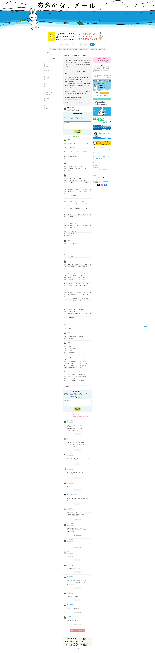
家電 (44, 100)
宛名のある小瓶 (102, 49)
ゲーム (45, 106)
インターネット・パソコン (48, 92)
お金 (44, 73)
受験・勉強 (46, 66)
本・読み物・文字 (47, 94)
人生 (44, 71)
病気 (44, 85)
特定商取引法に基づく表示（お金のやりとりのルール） (102, 172)
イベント (45, 78)
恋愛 (44, 59)
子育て (45, 107)
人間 (44, 63)
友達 (44, 64)
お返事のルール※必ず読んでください (77, 118)
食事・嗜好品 (46, 70)
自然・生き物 (46, 77)
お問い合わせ (95, 173)
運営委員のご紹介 (96, 165)
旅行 (44, 105)
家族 (44, 62)
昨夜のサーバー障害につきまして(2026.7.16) (101, 67)
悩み (44, 80)
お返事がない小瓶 (61, 49)
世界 (44, 76)
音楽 (44, 93)
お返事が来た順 (94, 49)
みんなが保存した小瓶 (84, 49)
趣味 (44, 91)
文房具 (45, 109)
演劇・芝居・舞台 (47, 108)
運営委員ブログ (95, 167)
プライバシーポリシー (77, 119)
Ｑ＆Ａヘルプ (95, 162)
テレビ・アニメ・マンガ (48, 95)
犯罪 (44, 102)
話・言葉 (45, 97)
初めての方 (95, 160)
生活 (44, 69)
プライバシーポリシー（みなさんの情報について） (102, 169)
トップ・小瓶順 (53, 49)
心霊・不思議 (46, 98)
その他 (45, 99)
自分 (44, 79)
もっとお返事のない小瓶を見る (77, 630)
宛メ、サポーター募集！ (97, 163)
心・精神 (45, 83)
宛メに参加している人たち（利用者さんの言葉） (101, 156)
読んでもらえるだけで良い (72, 49)
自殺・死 (45, 90)
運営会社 (94, 175)
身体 (44, 86)
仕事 (44, 72)
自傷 (44, 84)
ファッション (46, 104)
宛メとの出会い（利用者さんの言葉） (99, 158)
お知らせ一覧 (108, 77)
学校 (44, 65)
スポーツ (45, 101)
